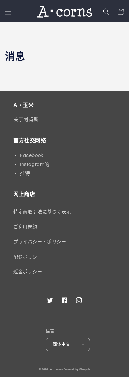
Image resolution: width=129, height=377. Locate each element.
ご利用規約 (25, 227)
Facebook (32, 155)
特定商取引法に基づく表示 (42, 212)
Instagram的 (35, 164)
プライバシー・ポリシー (39, 242)
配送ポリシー (27, 257)
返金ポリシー (27, 272)
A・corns (56, 369)
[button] (8, 11)
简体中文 (61, 344)
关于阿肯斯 (26, 119)
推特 (25, 173)
